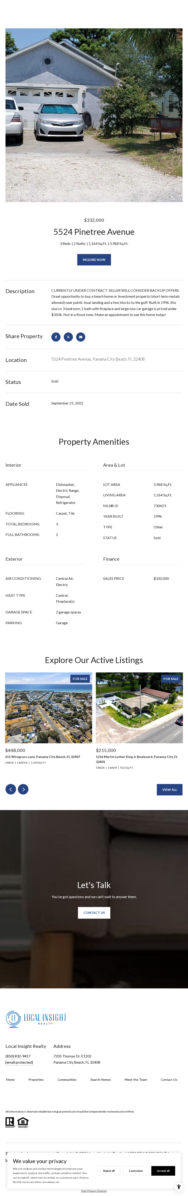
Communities (67, 1079)
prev (11, 789)
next (23, 789)
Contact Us (169, 1079)
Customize (136, 1170)
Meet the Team (136, 1079)
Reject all (109, 1170)
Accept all (163, 1170)
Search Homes (100, 1079)
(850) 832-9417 (18, 1056)
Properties (36, 1079)
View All (169, 790)
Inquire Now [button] (94, 260)
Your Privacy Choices (94, 1191)
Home (10, 1079)
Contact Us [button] (94, 913)
